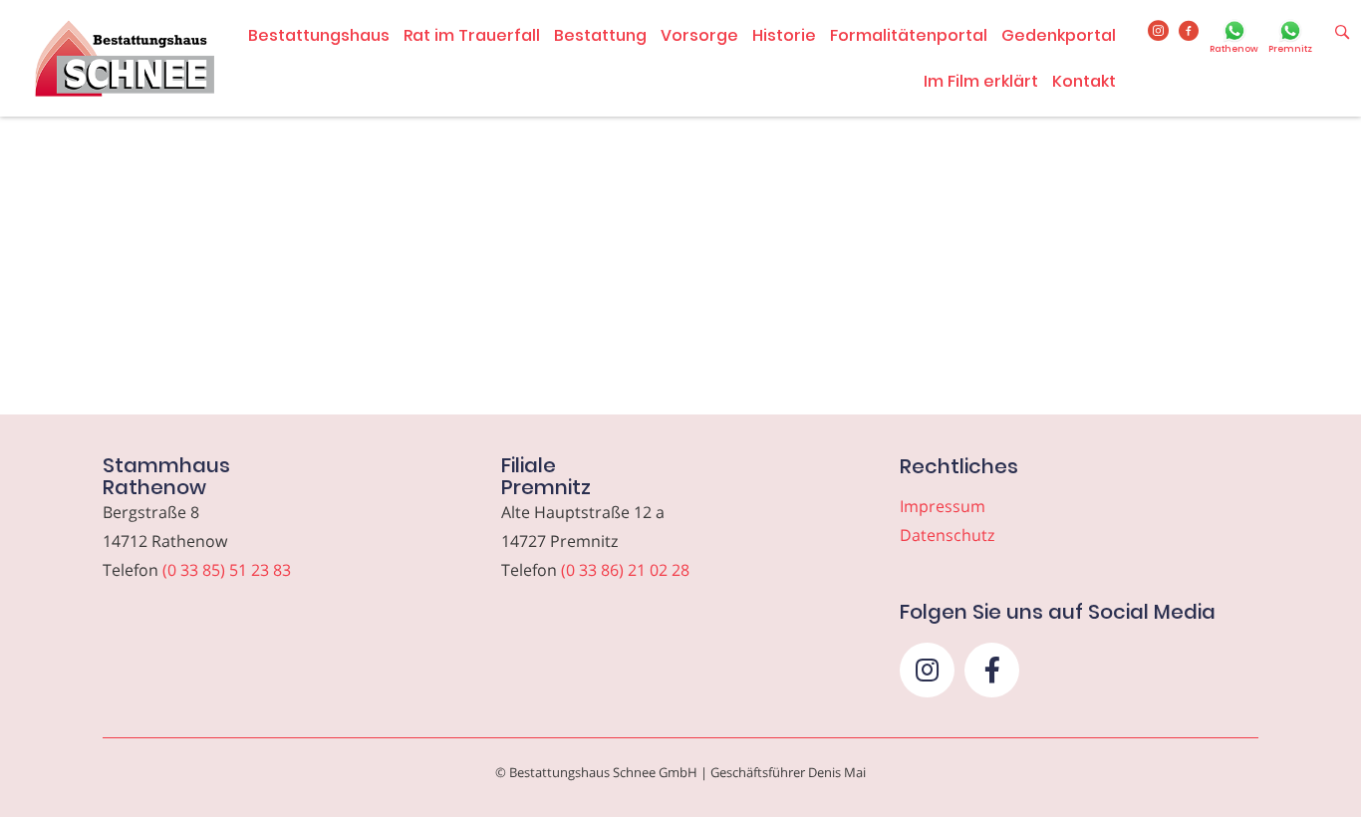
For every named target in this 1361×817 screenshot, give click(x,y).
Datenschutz (947, 535)
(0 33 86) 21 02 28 (625, 570)
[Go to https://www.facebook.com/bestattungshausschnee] (1189, 32)
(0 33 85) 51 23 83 (226, 570)
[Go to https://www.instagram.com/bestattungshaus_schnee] (1158, 32)
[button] (927, 670)
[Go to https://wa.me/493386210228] (1290, 39)
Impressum (942, 506)
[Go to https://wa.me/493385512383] (1234, 39)
